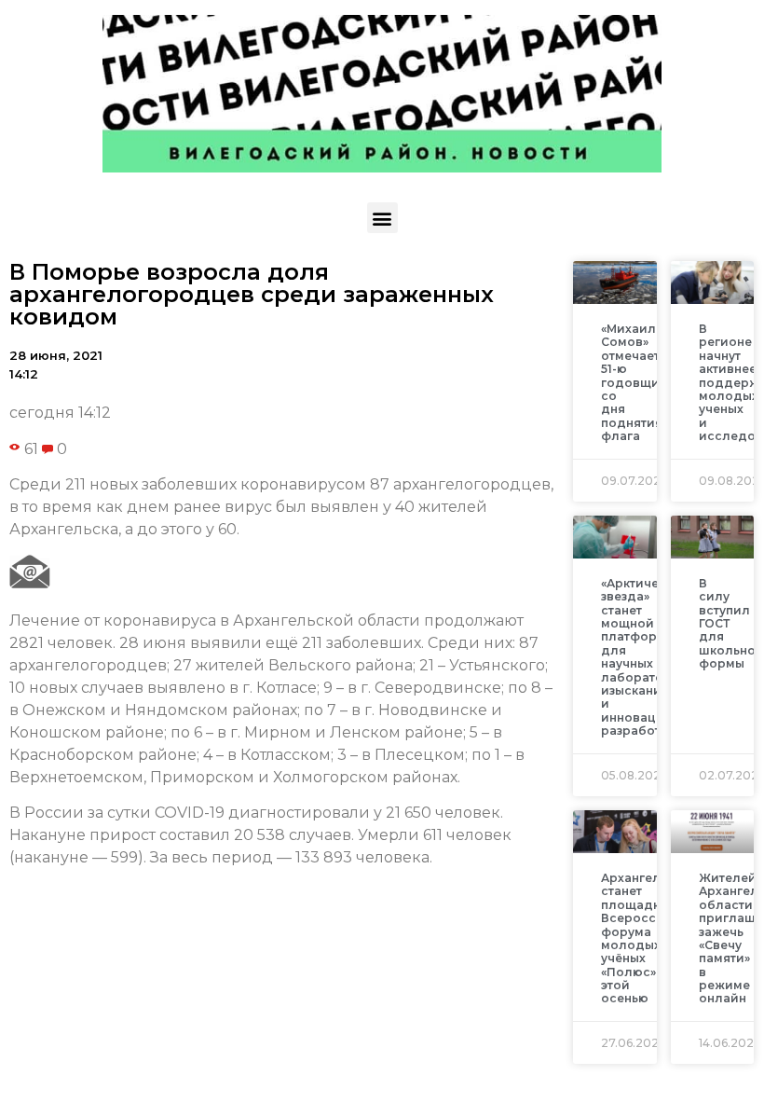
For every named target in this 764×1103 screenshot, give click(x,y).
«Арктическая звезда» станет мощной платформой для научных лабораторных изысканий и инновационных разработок (652, 657)
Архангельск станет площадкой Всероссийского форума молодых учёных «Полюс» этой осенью (655, 938)
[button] (382, 217)
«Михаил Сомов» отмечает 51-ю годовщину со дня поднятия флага (637, 382)
